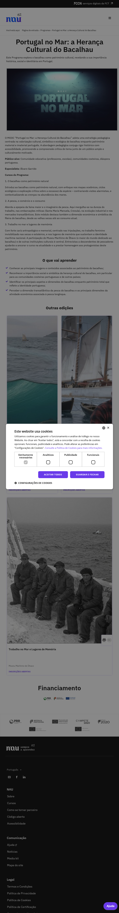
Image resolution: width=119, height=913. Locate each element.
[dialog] (59, 456)
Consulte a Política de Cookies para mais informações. (73, 447)
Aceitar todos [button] (53, 474)
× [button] (108, 428)
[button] (33, 483)
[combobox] (103, 427)
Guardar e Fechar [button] (87, 474)
